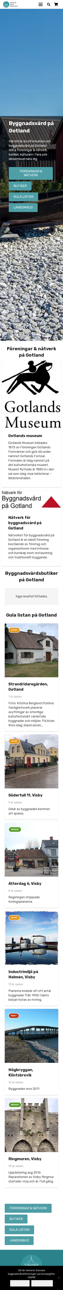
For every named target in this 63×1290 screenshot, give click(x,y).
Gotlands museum (25, 436)
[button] (40, 4)
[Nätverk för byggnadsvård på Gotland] (31, 500)
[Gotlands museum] (31, 394)
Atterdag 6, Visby (24, 883)
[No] (58, 1278)
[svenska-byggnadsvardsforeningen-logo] (10, 4)
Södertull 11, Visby (25, 795)
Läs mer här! (42, 1283)
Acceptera (19, 1283)
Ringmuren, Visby (24, 1159)
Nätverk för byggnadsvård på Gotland (24, 522)
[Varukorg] (56, 4)
